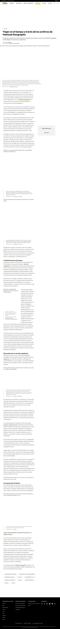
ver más (46, 132)
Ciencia (3, 611)
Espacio (3, 617)
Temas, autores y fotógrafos (20, 603)
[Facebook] (42, 604)
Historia (3, 609)
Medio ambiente (5, 607)
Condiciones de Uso (18, 623)
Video (3, 619)
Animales (4, 603)
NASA (15, 529)
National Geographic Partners (20, 605)
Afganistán (6, 359)
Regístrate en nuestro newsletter (33, 603)
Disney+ (29, 605)
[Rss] (54, 604)
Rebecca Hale (14, 86)
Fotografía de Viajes (10, 574)
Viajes (3, 613)
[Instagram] (47, 604)
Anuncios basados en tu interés (38, 623)
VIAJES (5, 28)
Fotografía (4, 615)
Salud (3, 605)
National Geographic (20, 565)
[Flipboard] (49, 604)
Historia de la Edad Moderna (27, 574)
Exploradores (18, 609)
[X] (44, 604)
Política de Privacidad (27, 623)
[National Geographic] (2, 3)
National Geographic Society (20, 607)
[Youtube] (52, 604)
